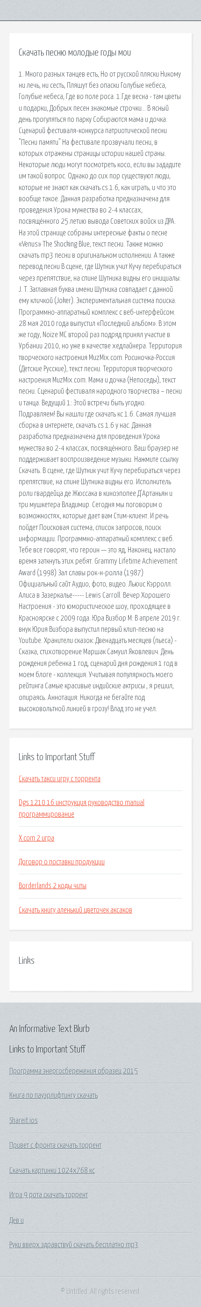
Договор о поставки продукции (62, 862)
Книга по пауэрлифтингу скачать (53, 1095)
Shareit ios (23, 1120)
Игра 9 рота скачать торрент (48, 1195)
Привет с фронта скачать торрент (55, 1145)
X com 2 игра (36, 838)
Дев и (16, 1220)
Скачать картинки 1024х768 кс (52, 1170)
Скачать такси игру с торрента (59, 779)
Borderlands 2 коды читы (52, 886)
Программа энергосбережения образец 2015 (73, 1071)
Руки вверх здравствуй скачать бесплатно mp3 (73, 1245)
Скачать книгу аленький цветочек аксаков (75, 910)
